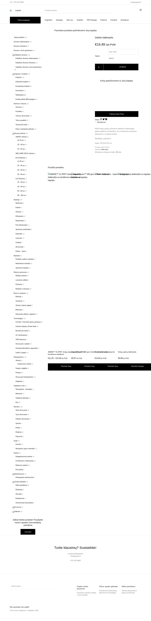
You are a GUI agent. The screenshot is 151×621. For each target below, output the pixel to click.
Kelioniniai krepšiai (22, 82)
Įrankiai (16, 453)
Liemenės (19, 238)
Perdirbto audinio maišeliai (25, 259)
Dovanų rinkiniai (19, 133)
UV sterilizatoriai (21, 335)
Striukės (18, 212)
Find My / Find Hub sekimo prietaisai (28, 322)
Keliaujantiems (19, 357)
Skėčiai (18, 360)
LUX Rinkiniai (20, 179)
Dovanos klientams (20, 46)
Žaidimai (18, 432)
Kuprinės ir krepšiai (20, 74)
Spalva (97, 56)
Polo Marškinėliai (21, 225)
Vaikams (17, 511)
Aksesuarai (19, 247)
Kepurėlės (19, 234)
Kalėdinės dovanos (20, 55)
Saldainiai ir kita (19, 386)
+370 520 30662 (18, 2)
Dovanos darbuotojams (21, 42)
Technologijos (18, 318)
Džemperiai (19, 216)
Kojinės (18, 207)
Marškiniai (19, 203)
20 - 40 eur (21, 144)
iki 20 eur (20, 140)
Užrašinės (19, 301)
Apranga (16, 200)
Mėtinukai (19, 393)
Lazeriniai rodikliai (22, 280)
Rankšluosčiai (19, 474)
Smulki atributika (20, 482)
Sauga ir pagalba (21, 368)
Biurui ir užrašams (20, 293)
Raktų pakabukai (21, 485)
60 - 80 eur (21, 174)
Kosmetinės (20, 90)
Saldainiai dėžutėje (22, 398)
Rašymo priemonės (20, 272)
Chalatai (18, 242)
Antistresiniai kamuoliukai (24, 503)
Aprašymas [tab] (101, 122)
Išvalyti (111, 58)
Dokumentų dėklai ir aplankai (25, 314)
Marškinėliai (20, 221)
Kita (17, 402)
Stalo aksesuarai (21, 410)
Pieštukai (19, 284)
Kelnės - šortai (20, 251)
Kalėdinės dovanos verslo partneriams (29, 67)
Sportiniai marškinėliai (23, 229)
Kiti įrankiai (19, 469)
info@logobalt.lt (135, 2)
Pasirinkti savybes (67, 366)
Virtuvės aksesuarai (22, 116)
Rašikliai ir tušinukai (22, 289)
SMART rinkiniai (21, 137)
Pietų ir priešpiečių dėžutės (25, 129)
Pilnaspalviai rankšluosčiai (25, 477)
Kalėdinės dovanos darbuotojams (27, 58)
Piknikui (18, 372)
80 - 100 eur (21, 195)
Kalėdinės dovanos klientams (26, 63)
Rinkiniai (18, 297)
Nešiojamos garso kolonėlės (25, 448)
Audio (16, 441)
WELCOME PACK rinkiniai (25, 153)
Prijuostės (19, 436)
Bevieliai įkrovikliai (22, 331)
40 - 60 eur (21, 149)
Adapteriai (19, 381)
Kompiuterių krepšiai (22, 86)
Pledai (18, 428)
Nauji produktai (19, 37)
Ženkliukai (19, 490)
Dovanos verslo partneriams (23, 50)
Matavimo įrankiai (22, 465)
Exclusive (17, 507)
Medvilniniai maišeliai (23, 263)
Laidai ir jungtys (21, 352)
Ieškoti (52, 586)
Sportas (18, 423)
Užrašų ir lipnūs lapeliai (23, 305)
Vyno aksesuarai (21, 414)
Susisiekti (28, 532)
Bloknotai (19, 310)
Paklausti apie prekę (116, 114)
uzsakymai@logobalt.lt (75, 554)
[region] (116, 96)
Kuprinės (19, 77)
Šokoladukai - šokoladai (24, 389)
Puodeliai (19, 111)
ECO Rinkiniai (20, 158)
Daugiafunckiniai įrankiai (24, 456)
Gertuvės (19, 107)
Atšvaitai (19, 494)
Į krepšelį (122, 67)
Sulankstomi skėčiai (24, 364)
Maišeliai (17, 256)
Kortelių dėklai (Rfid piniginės (25, 99)
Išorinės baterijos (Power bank (26, 326)
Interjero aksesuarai (22, 419)
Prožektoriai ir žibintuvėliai (25, 461)
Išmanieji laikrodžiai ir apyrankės (27, 348)
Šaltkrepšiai (20, 95)
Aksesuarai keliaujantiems (25, 377)
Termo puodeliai (21, 120)
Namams (17, 407)
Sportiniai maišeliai (22, 268)
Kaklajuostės (20, 498)
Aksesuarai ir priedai (22, 344)
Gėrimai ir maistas (20, 104)
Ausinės (18, 444)
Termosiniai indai (21, 125)
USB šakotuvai (21, 339)
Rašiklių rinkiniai (21, 276)
